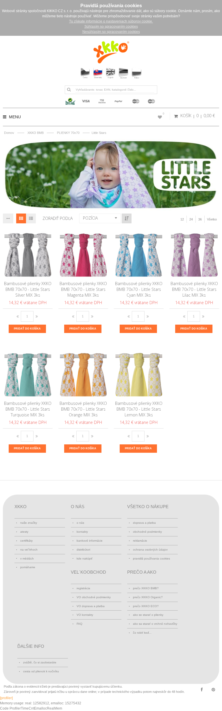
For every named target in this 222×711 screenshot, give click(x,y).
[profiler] (6, 698)
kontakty (82, 531)
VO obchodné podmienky (94, 597)
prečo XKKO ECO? (146, 606)
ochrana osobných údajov (150, 549)
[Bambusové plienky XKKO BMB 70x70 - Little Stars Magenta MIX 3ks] (83, 253)
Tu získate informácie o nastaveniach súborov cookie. (111, 21)
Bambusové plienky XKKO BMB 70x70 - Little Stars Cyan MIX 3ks (138, 289)
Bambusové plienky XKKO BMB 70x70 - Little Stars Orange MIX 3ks (83, 409)
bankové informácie (90, 540)
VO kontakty (85, 614)
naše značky (28, 522)
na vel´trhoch (29, 549)
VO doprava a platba (91, 606)
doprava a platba (144, 522)
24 (191, 219)
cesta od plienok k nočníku (41, 671)
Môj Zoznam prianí (163, 113)
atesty (24, 531)
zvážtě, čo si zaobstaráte (39, 662)
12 (182, 219)
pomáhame (27, 567)
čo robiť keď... (142, 632)
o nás (80, 522)
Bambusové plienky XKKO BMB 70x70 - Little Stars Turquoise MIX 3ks (27, 409)
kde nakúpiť (84, 558)
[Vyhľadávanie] (69, 89)
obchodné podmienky (147, 531)
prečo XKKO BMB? (146, 588)
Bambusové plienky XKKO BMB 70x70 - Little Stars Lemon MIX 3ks (138, 409)
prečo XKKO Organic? (148, 597)
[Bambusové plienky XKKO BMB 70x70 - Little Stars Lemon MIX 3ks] (138, 373)
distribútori (83, 549)
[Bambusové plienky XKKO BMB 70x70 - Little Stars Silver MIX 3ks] (27, 253)
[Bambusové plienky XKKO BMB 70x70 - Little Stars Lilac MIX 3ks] (194, 253)
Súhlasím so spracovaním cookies (111, 27)
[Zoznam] (31, 218)
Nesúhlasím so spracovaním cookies (111, 32)
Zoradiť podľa (57, 218)
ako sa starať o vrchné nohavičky (155, 623)
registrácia (83, 588)
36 (200, 219)
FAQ (79, 623)
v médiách (27, 558)
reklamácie (140, 540)
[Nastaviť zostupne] (127, 218)
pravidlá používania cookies (151, 558)
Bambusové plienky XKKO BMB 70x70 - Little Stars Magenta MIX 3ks (83, 289)
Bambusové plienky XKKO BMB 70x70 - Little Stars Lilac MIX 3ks (194, 289)
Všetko (212, 219)
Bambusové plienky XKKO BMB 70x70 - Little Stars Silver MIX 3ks (27, 289)
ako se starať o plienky (148, 614)
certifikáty (26, 540)
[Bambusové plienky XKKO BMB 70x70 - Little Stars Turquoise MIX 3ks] (27, 373)
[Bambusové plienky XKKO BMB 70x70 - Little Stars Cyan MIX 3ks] (138, 253)
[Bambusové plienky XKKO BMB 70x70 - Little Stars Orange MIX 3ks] (83, 373)
